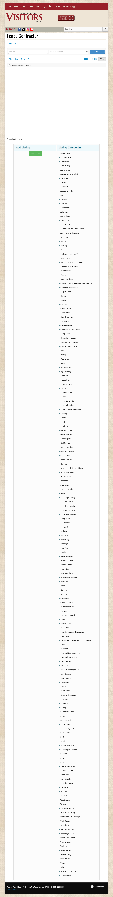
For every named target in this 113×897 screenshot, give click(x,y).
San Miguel (65, 724)
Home (9, 7)
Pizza (62, 644)
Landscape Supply (67, 497)
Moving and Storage (68, 577)
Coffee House (66, 325)
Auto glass (64, 220)
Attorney (64, 212)
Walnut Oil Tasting (67, 812)
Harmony (64, 464)
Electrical (64, 375)
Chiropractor (65, 308)
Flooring (63, 413)
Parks (62, 619)
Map (102, 59)
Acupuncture (65, 157)
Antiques (64, 178)
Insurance (64, 485)
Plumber (64, 648)
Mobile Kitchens (67, 560)
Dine (37, 7)
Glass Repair (65, 438)
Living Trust (65, 518)
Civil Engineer (66, 321)
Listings (12, 43)
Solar (62, 758)
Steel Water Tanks (67, 766)
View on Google (13, 890)
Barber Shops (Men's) (69, 254)
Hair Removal (66, 459)
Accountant (65, 153)
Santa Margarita (67, 728)
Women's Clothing (68, 871)
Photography (66, 636)
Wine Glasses (65, 850)
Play (50, 7)
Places (57, 7)
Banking (63, 245)
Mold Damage (66, 564)
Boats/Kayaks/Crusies (69, 266)
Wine (31, 7)
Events (63, 388)
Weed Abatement (67, 837)
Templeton (64, 774)
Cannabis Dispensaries (69, 287)
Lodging (63, 531)
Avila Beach (65, 224)
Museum (64, 581)
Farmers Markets (67, 392)
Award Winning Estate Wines (72, 228)
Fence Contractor (67, 401)
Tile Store (64, 787)
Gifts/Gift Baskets (67, 434)
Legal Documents (67, 506)
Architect (64, 186)
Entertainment (66, 384)
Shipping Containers (68, 749)
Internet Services (67, 489)
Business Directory (68, 279)
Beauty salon (65, 258)
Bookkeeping (65, 270)
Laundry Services (67, 501)
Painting (63, 611)
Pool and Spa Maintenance (71, 653)
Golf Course (65, 443)
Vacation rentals (67, 808)
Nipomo (63, 590)
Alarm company (66, 170)
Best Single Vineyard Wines (71, 262)
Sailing (63, 707)
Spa (62, 762)
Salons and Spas (67, 711)
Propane (64, 665)
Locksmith (64, 527)
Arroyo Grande (66, 191)
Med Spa (64, 548)
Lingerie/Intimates (68, 514)
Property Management (69, 669)
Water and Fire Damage (70, 816)
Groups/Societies (67, 451)
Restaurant (65, 690)
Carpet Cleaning (67, 291)
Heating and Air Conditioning (72, 468)
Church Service (66, 317)
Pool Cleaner (65, 661)
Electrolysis (65, 380)
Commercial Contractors (70, 329)
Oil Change (64, 598)
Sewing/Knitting (67, 745)
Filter (10, 59)
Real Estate (64, 682)
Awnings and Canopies (69, 233)
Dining (63, 354)
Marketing (64, 539)
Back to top (99, 887)
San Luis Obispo (67, 720)
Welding (63, 846)
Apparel (63, 182)
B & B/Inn (64, 237)
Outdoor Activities (67, 606)
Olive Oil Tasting (67, 602)
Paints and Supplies (68, 615)
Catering (64, 300)
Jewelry (63, 493)
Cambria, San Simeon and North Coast (76, 283)
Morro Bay (64, 569)
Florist (63, 417)
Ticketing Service (67, 783)
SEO (62, 737)
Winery (63, 863)
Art (61, 195)
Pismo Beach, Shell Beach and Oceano (75, 640)
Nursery (63, 594)
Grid (95, 59)
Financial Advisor (67, 405)
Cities (23, 7)
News (16, 7)
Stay (43, 7)
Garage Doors (66, 430)
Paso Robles (65, 627)
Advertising (65, 165)
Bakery (63, 241)
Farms (63, 396)
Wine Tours (65, 858)
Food (62, 422)
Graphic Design (66, 447)
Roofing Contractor (68, 695)
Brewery (63, 275)
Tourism (63, 795)
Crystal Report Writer (69, 346)
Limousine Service (67, 510)
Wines (62, 867)
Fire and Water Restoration (71, 409)
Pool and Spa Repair (68, 657)
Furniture (64, 426)
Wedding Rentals (67, 829)
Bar (61, 249)
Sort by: (23, 59)
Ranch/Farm (65, 678)
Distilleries (64, 359)
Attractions (65, 216)
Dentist (63, 350)
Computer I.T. (65, 333)
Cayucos (63, 304)
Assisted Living (66, 203)
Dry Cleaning (65, 371)
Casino (63, 296)
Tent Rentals (65, 779)
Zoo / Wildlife (65, 875)
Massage (64, 543)
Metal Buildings (66, 556)
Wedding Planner (67, 825)
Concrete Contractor (68, 338)
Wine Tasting (65, 854)
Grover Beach (66, 455)
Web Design (65, 821)
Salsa (62, 716)
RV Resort (64, 703)
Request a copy (69, 7)
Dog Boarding (66, 367)
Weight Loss (65, 842)
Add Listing (35, 153)
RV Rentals (64, 699)
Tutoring (64, 804)
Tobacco (63, 791)
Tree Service (65, 800)
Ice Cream (64, 480)
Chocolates (65, 312)
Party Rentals (65, 623)
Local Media (65, 522)
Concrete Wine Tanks (69, 342)
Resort (63, 686)
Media (63, 552)
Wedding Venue (67, 833)
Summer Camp (66, 770)
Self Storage (65, 732)
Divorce (63, 363)
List (87, 59)
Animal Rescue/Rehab (69, 174)
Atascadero (65, 207)
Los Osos (64, 535)
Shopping (64, 753)
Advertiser (64, 161)
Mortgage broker (67, 573)
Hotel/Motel (65, 476)
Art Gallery (64, 199)
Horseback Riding (67, 472)
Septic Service (66, 741)
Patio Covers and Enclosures (72, 632)
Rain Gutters (65, 674)
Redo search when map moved (20, 65)
